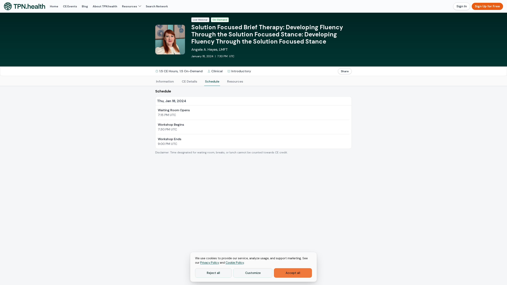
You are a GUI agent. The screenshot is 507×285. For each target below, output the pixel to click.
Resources (235, 81)
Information (165, 81)
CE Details (189, 81)
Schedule (212, 81)
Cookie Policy (235, 263)
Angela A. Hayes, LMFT (209, 49)
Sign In (461, 6)
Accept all (293, 273)
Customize (253, 273)
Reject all (213, 273)
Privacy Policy (209, 263)
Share (345, 71)
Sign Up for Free (487, 6)
